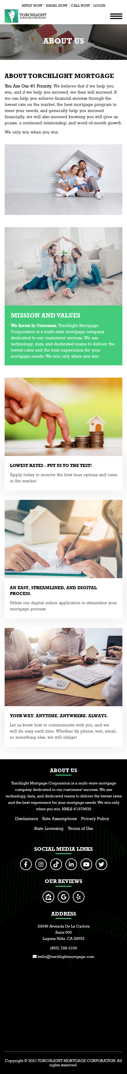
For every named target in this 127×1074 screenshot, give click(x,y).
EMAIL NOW (57, 5)
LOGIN (99, 5)
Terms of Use (80, 828)
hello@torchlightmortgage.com (65, 956)
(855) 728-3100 (63, 948)
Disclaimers (26, 818)
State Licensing (48, 828)
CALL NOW (80, 5)
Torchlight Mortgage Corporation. (77, 1060)
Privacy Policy (95, 818)
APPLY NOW (32, 5)
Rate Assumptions (59, 818)
